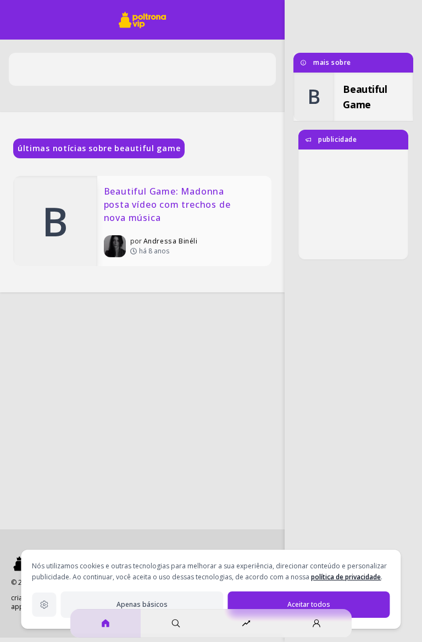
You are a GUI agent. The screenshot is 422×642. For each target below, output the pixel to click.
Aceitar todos (308, 604)
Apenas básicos (142, 604)
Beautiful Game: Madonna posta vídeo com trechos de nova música (169, 204)
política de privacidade (346, 577)
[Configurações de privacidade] (44, 605)
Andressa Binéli (170, 241)
